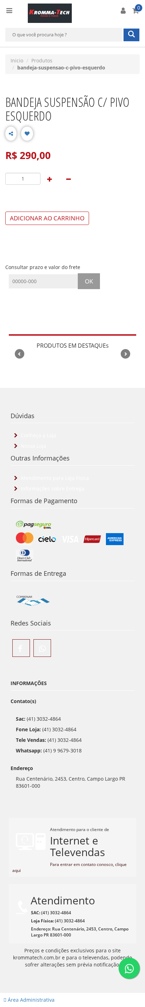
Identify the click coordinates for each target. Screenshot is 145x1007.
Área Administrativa (30, 999)
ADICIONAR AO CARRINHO (47, 218)
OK (89, 281)
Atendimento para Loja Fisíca (54, 478)
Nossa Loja (32, 446)
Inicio (17, 60)
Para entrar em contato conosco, (82, 864)
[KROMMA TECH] (50, 12)
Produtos (41, 60)
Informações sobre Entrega (51, 488)
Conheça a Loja (37, 435)
